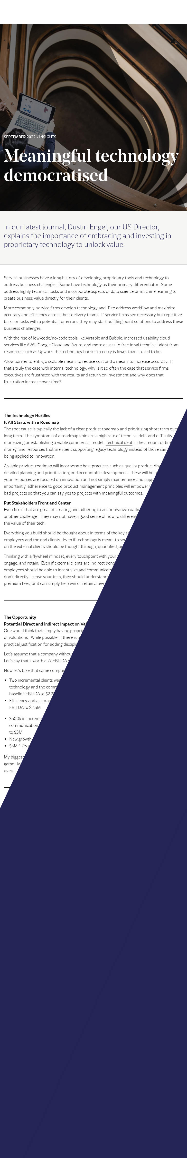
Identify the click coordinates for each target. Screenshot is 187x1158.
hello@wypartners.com (23, 1051)
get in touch (149, 1021)
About (9, 1077)
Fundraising (14, 1094)
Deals (104, 1077)
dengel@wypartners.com (71, 821)
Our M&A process (19, 1100)
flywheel (40, 556)
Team (104, 1083)
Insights (106, 1088)
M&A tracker (110, 1094)
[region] (123, 1122)
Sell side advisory (18, 1088)
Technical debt (119, 442)
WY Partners (15, 804)
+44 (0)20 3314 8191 (20, 1059)
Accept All (124, 1137)
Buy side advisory (19, 1083)
